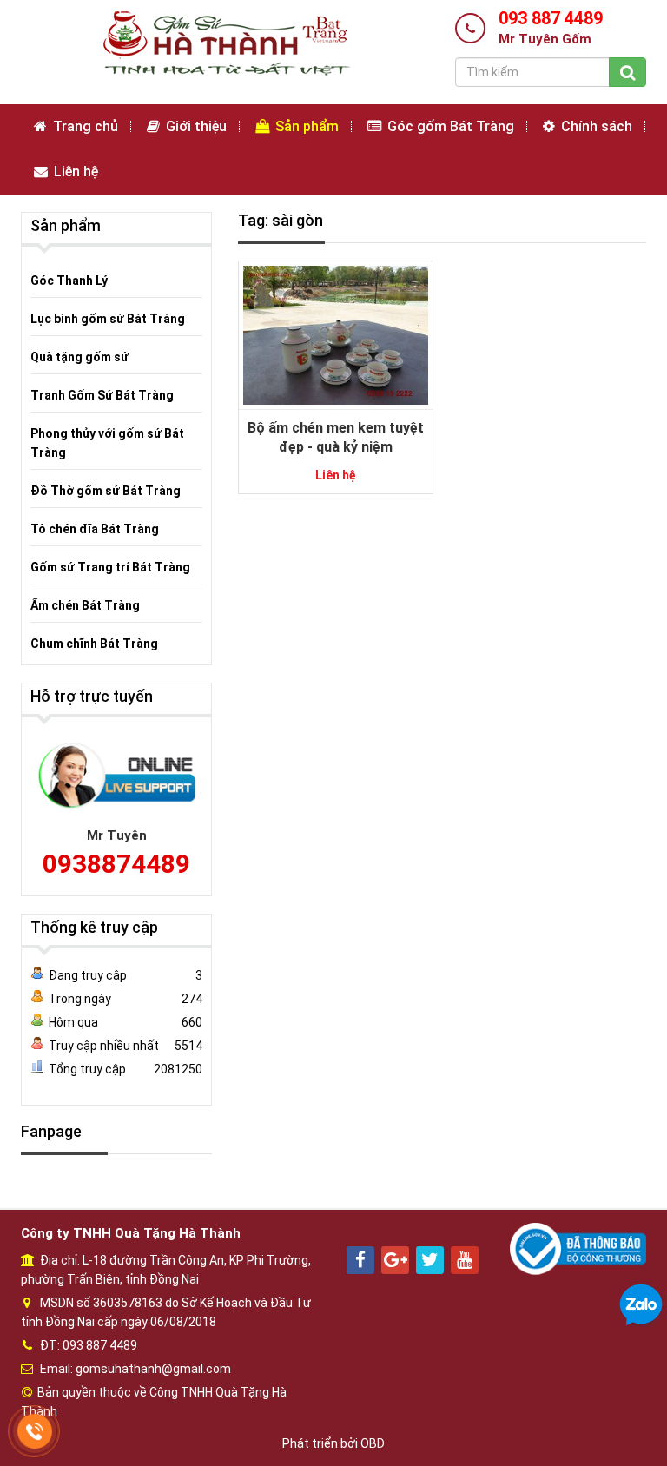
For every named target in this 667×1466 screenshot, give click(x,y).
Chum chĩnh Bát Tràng (94, 643)
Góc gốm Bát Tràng (449, 126)
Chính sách (595, 126)
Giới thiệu (194, 126)
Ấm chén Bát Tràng (85, 605)
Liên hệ (74, 171)
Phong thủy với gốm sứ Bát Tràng (107, 442)
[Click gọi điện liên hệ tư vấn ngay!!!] (35, 1431)
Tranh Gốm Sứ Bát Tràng (102, 395)
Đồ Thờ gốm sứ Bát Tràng (105, 491)
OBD (372, 1443)
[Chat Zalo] (641, 1304)
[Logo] (225, 43)
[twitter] (430, 1260)
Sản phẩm (305, 126)
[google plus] (395, 1260)
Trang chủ (84, 126)
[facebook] (360, 1260)
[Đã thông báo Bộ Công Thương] (578, 1247)
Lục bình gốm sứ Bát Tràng (107, 319)
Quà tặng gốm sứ (79, 357)
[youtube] (465, 1260)
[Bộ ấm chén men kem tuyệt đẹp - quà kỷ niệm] (335, 333)
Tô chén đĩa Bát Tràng (94, 529)
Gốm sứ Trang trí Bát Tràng (110, 567)
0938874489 (116, 864)
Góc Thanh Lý (69, 280)
